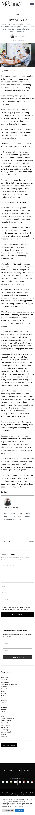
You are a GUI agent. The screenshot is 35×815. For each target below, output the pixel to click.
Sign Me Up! (17, 657)
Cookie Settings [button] (8, 810)
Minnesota (4, 705)
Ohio (2, 716)
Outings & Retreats (7, 718)
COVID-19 (4, 680)
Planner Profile (6, 720)
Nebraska (4, 709)
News (17, 14)
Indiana (3, 693)
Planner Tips (5, 723)
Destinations (5, 682)
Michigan (4, 702)
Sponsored (4, 727)
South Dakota (5, 725)
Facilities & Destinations (9, 684)
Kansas (3, 698)
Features (4, 686)
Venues (3, 734)
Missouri (4, 707)
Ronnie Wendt (21, 36)
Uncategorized (6, 732)
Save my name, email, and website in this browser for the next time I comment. (16, 608)
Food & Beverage (6, 689)
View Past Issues (9, 745)
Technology (4, 730)
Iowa (2, 695)
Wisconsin (4, 736)
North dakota (5, 714)
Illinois (3, 691)
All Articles (4, 677)
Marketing (4, 700)
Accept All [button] (19, 810)
